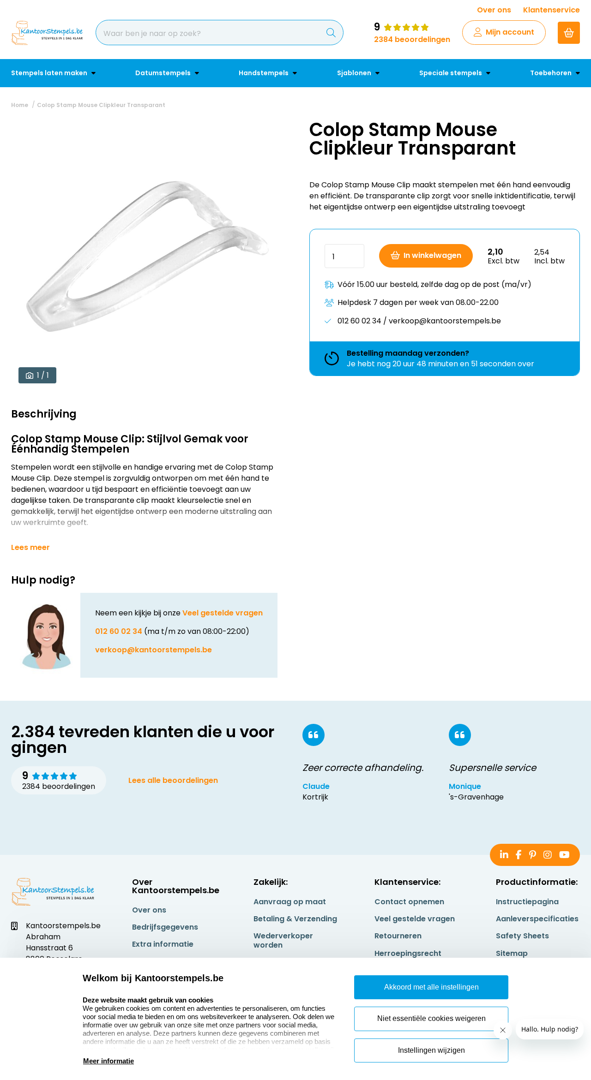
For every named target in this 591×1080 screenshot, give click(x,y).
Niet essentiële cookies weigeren (431, 1018)
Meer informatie (108, 1061)
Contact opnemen (409, 901)
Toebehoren (551, 73)
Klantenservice (551, 10)
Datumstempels (163, 73)
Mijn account (510, 32)
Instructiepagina (527, 901)
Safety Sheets (522, 935)
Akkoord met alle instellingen (431, 987)
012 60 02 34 (118, 631)
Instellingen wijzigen (431, 1050)
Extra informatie (162, 944)
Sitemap (512, 953)
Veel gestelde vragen (222, 613)
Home (19, 105)
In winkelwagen (432, 255)
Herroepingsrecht (407, 953)
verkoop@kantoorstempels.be (153, 649)
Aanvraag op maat (289, 901)
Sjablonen (355, 73)
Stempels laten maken (50, 73)
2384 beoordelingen (412, 39)
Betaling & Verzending (295, 918)
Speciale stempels (451, 73)
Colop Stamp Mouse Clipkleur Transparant (101, 105)
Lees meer (30, 547)
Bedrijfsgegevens (165, 927)
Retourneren (398, 935)
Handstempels (264, 73)
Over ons (494, 10)
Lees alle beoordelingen (173, 780)
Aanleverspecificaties (537, 918)
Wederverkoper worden (283, 940)
